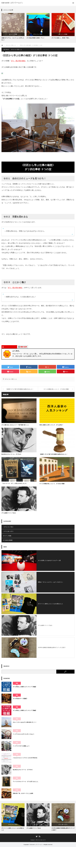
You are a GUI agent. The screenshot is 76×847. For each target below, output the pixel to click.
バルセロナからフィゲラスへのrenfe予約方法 (25, 758)
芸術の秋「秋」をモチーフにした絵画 (23, 793)
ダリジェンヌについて (41, 839)
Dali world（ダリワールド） (36, 844)
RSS (39, 836)
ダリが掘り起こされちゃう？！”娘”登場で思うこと (15, 425)
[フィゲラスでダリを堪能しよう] (6, 746)
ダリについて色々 (38, 34)
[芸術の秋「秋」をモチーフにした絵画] (6, 793)
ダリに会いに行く (9, 531)
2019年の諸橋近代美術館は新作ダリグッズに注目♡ (52, 647)
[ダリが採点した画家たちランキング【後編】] (6, 710)
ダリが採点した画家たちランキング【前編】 (25, 686)
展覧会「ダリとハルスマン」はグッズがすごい (50, 582)
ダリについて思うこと (16, 49)
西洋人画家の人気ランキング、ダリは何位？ (51, 425)
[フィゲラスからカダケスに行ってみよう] (6, 734)
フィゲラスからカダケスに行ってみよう (23, 734)
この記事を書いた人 (10, 347)
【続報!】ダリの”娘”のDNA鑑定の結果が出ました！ (19, 389)
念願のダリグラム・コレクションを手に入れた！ (12, 38)
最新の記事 (23, 347)
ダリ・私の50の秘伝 (18, 61)
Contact (32, 839)
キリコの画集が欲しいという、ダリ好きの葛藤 (56, 389)
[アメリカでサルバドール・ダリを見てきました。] (6, 781)
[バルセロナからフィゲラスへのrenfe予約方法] (6, 758)
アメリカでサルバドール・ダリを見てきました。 (26, 781)
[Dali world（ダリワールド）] (12, 3)
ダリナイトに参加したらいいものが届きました (50, 603)
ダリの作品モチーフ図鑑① (20, 698)
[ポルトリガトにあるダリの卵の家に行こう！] (6, 722)
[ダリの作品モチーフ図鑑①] (6, 698)
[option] (13, 27)
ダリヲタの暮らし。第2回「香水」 (61, 38)
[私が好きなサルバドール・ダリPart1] (6, 770)
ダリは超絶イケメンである (8, 513)
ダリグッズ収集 (13, 34)
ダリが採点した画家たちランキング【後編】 (25, 710)
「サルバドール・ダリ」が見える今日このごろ (13, 483)
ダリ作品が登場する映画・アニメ (35, 38)
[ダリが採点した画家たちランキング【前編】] (6, 687)
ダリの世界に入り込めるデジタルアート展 (49, 560)
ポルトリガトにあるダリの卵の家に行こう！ (25, 722)
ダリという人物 (38, 824)
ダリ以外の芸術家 (7, 540)
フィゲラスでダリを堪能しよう (21, 746)
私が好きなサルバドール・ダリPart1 (11, 454)
